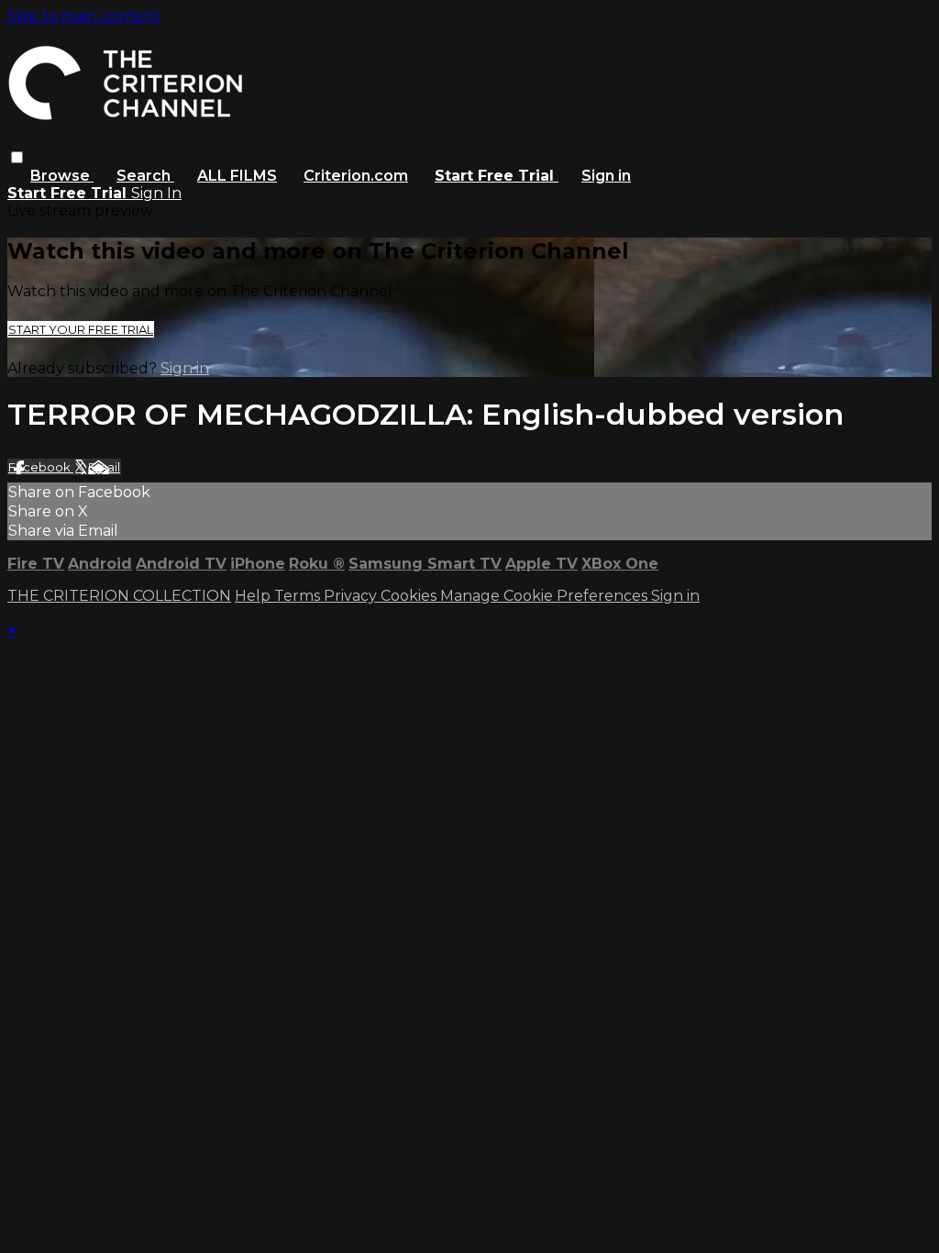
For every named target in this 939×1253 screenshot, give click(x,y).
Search (145, 175)
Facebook (40, 467)
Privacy (352, 595)
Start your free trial (80, 329)
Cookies (410, 595)
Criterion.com (356, 175)
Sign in (606, 175)
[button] (17, 157)
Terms (299, 595)
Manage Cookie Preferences (545, 595)
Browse (62, 175)
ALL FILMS (237, 175)
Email (104, 467)
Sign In (156, 193)
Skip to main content (83, 16)
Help (254, 595)
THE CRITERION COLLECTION (119, 595)
